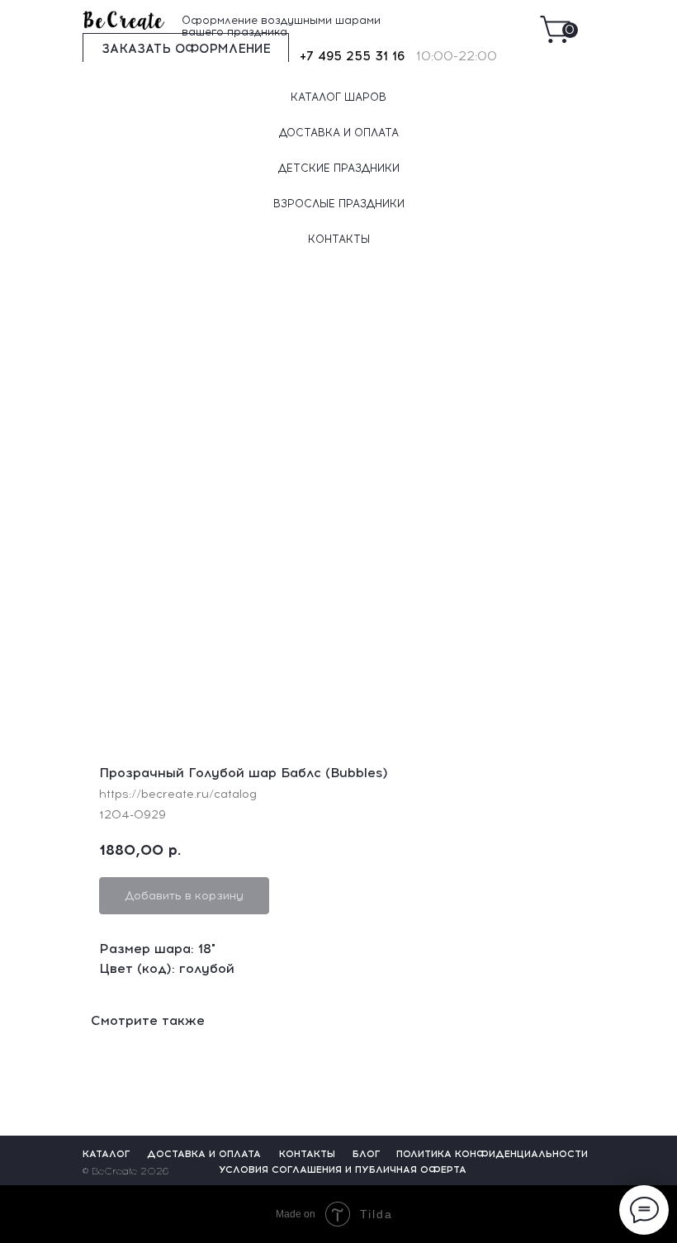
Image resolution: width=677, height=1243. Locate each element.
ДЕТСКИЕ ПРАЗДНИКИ (339, 168)
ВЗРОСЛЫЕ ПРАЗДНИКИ (339, 203)
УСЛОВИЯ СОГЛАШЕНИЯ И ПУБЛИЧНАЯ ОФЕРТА (342, 1169)
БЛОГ (367, 1154)
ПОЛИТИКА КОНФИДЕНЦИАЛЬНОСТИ (492, 1154)
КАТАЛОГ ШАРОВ (338, 97)
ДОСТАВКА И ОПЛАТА (339, 132)
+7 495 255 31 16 (352, 56)
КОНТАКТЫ (339, 239)
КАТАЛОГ (106, 1154)
